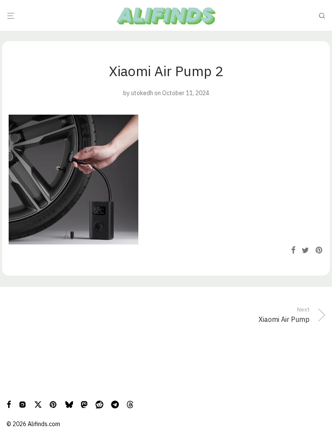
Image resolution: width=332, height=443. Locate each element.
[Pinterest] (53, 404)
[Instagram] (22, 404)
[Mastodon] (84, 404)
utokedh (142, 93)
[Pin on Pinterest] (319, 250)
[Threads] (130, 404)
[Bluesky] (69, 404)
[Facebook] (8, 404)
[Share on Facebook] (293, 250)
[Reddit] (99, 404)
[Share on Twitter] (305, 250)
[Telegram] (115, 404)
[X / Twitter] (38, 404)
